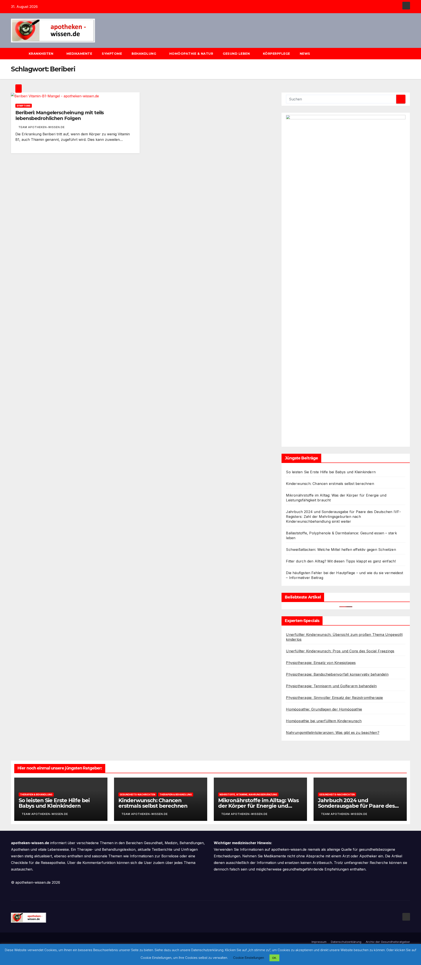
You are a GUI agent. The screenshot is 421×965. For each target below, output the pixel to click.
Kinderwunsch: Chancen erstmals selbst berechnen (330, 483)
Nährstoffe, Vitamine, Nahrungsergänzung (248, 794)
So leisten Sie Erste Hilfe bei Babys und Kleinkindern (331, 472)
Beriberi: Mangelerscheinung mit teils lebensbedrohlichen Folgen (59, 115)
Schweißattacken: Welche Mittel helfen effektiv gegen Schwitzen (341, 549)
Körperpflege (276, 54)
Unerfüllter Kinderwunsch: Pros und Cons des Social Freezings (340, 651)
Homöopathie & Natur (191, 54)
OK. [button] (274, 958)
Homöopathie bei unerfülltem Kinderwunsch (324, 721)
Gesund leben (237, 54)
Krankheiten (41, 54)
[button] (408, 53)
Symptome (112, 54)
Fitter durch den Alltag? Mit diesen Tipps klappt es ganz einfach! (341, 561)
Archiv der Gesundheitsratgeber (388, 941)
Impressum (319, 941)
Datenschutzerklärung (346, 941)
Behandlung (144, 54)
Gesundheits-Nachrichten (137, 794)
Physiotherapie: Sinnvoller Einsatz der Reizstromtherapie (334, 697)
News (305, 54)
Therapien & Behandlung (36, 794)
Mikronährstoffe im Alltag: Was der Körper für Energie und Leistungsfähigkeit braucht (258, 805)
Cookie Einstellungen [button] (248, 958)
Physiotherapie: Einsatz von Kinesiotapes (321, 662)
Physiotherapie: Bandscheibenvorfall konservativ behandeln (337, 674)
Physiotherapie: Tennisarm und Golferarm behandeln (331, 686)
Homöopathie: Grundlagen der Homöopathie (324, 709)
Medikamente (79, 54)
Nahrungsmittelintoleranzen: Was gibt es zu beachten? (332, 732)
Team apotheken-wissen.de (41, 127)
